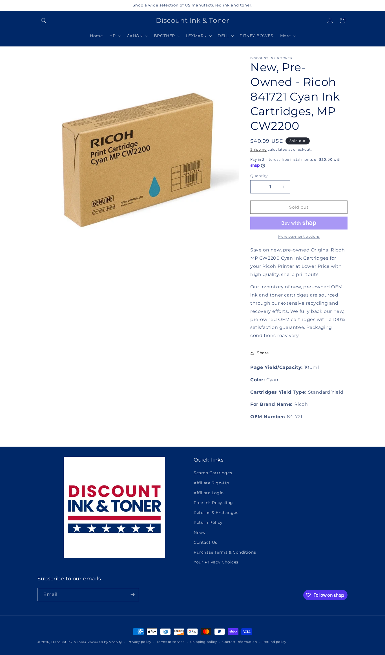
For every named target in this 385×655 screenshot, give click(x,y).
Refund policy (274, 642)
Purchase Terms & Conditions (225, 552)
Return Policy (208, 522)
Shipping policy (203, 642)
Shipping (258, 149)
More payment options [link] (299, 236)
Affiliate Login (209, 492)
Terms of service (171, 642)
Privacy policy (139, 642)
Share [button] (263, 352)
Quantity (258, 175)
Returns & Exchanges (216, 512)
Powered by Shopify (104, 642)
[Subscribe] (132, 594)
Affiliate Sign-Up (211, 482)
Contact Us (205, 542)
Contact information (239, 642)
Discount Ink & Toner (69, 642)
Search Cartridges (213, 472)
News (199, 532)
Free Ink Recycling (213, 502)
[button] (43, 20)
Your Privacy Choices (216, 562)
